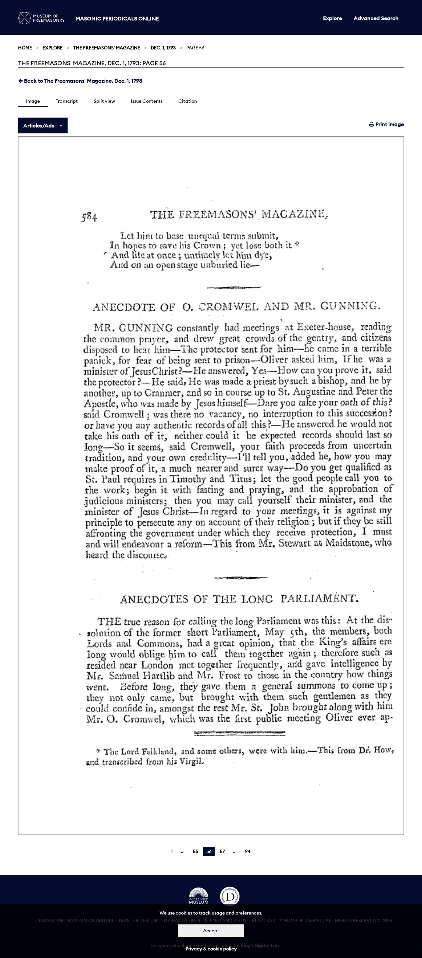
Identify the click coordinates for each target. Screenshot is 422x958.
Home (25, 48)
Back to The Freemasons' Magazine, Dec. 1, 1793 (82, 80)
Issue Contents (147, 101)
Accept (211, 931)
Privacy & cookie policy (211, 949)
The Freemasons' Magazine (106, 48)
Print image (389, 124)
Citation (187, 101)
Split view (104, 101)
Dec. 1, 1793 (163, 48)
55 (195, 851)
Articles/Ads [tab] (38, 125)
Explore (332, 18)
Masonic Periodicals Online (117, 18)
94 (248, 851)
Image (33, 101)
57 (222, 851)
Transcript (67, 101)
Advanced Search (376, 18)
